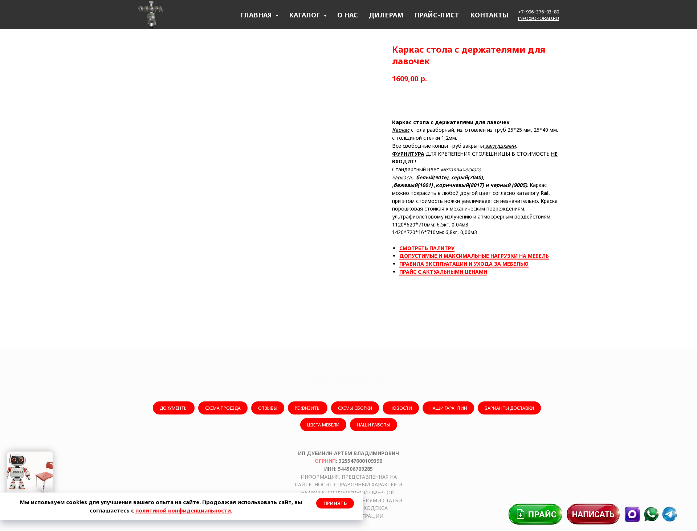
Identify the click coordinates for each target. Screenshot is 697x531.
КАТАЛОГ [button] (305, 15)
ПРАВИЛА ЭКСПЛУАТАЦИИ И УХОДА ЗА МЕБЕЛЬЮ (464, 263)
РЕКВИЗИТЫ (308, 408)
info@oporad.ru (538, 18)
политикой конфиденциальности (183, 510)
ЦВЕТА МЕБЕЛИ (323, 425)
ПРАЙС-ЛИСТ (436, 15)
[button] (593, 514)
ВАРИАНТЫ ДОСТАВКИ (509, 408)
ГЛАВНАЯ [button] (257, 15)
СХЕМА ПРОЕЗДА (223, 408)
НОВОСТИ (401, 408)
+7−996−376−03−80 (538, 11)
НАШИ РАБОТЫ (373, 425)
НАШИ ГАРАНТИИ (448, 408)
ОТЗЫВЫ (267, 408)
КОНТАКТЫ (489, 15)
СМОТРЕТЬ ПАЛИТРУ (427, 248)
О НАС (347, 15)
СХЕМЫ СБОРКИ (355, 408)
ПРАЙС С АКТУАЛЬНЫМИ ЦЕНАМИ (443, 271)
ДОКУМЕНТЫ (174, 408)
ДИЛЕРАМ (386, 15)
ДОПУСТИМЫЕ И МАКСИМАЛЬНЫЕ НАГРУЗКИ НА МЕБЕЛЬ (474, 255)
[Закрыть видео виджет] (51, 452)
